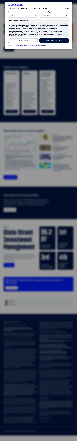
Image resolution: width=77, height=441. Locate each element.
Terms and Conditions (13, 45)
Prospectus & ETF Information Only (37, 45)
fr (68, 8)
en (65, 8)
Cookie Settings (23, 40)
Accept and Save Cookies (54, 40)
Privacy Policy (23, 45)
